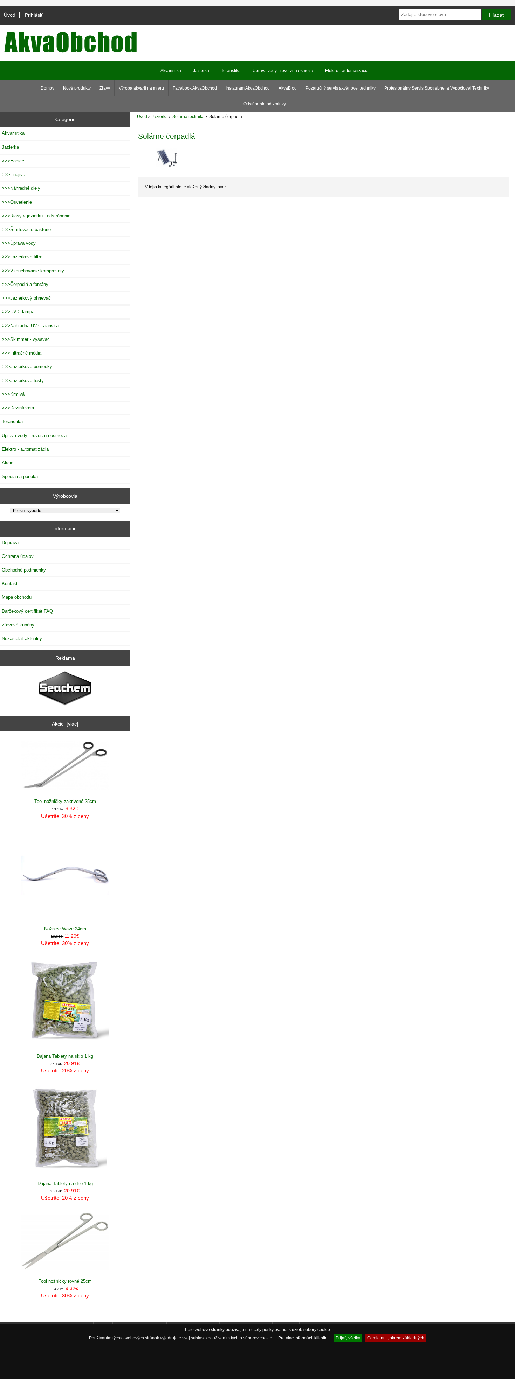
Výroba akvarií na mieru (141, 88)
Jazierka (160, 116)
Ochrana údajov (18, 556)
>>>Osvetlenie (17, 202)
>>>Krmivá (13, 394)
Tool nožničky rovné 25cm (65, 1281)
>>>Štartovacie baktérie (26, 229)
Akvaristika (170, 70)
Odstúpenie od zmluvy (264, 104)
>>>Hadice (13, 160)
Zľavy (104, 88)
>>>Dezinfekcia (18, 408)
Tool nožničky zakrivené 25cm (65, 801)
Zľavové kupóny (18, 625)
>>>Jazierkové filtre (22, 256)
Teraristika (231, 70)
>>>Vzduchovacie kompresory (33, 270)
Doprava (10, 542)
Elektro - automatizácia (347, 70)
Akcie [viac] (65, 724)
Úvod (9, 15)
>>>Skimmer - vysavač (26, 339)
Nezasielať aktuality (22, 638)
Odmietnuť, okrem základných (395, 1338)
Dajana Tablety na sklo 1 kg (65, 1056)
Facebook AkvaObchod (195, 88)
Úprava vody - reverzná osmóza (283, 70)
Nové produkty (77, 88)
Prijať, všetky (348, 1338)
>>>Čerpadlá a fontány (25, 284)
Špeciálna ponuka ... (22, 476)
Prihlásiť (34, 15)
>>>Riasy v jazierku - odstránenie (36, 215)
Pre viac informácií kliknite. (303, 1338)
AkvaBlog (288, 88)
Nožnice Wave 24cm (65, 928)
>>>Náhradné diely (21, 188)
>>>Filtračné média (21, 353)
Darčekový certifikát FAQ (27, 611)
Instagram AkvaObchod (248, 88)
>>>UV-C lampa (18, 311)
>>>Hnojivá (13, 174)
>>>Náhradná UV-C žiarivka (30, 325)
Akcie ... (10, 462)
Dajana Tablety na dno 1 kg (65, 1183)
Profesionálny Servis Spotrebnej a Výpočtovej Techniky (436, 88)
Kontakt (10, 583)
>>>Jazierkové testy (23, 380)
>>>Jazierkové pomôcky (27, 366)
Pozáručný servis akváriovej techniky (340, 88)
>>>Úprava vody (19, 243)
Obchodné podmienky (24, 570)
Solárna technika (188, 116)
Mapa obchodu (17, 597)
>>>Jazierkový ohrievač (26, 298)
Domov (47, 88)
